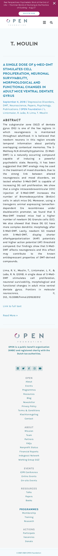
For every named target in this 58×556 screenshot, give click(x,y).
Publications (10, 109)
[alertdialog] (29, 8)
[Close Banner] (54, 3)
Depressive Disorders (41, 101)
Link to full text (12, 306)
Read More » (10, 315)
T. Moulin (42, 112)
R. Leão (21, 112)
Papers (32, 105)
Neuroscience (18, 105)
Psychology (44, 105)
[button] (44, 22)
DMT (5, 105)
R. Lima (31, 112)
